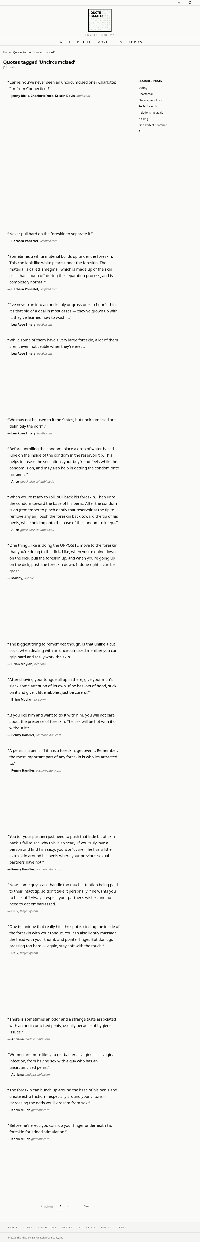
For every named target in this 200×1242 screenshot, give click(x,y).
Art (141, 131)
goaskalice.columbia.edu (37, 481)
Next (87, 1206)
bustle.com (44, 324)
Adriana (17, 1039)
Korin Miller (20, 1110)
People (84, 42)
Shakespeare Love (150, 100)
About (90, 1227)
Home (7, 52)
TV (120, 42)
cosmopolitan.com (48, 735)
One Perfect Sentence (153, 125)
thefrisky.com (29, 911)
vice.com (30, 578)
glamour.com (40, 1110)
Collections (47, 1227)
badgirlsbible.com (37, 1039)
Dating (143, 87)
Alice (15, 481)
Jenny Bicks (20, 96)
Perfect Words (148, 106)
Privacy (106, 1227)
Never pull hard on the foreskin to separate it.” (51, 233)
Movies (104, 42)
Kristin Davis (65, 96)
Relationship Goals (151, 112)
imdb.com (83, 96)
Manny (16, 578)
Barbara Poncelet (24, 241)
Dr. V (14, 911)
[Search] (190, 3)
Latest (64, 42)
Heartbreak (146, 94)
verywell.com (48, 241)
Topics (135, 42)
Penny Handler (22, 735)
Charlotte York (42, 96)
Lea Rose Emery (23, 324)
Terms (121, 1227)
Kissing (143, 119)
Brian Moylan (21, 664)
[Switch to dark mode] (179, 2)
